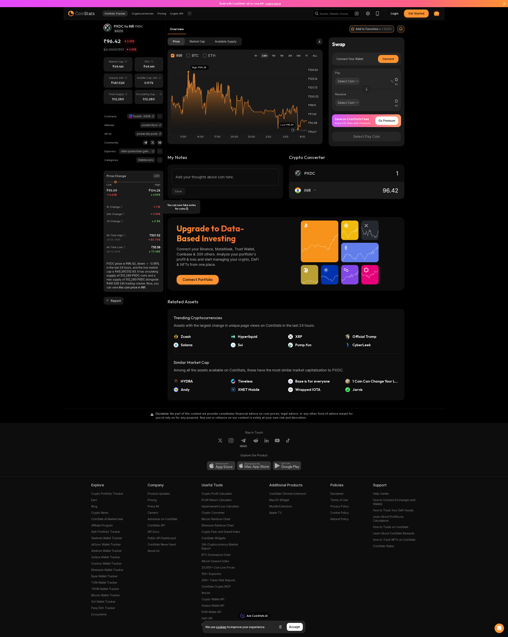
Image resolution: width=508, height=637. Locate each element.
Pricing (152, 500)
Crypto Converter (213, 512)
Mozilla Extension (280, 506)
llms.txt (206, 593)
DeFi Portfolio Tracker (105, 531)
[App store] (221, 465)
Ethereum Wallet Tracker (107, 569)
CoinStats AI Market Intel (107, 519)
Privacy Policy (339, 506)
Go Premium (386, 120)
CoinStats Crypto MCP (216, 586)
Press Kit (153, 506)
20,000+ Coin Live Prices (218, 567)
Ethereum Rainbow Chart (218, 525)
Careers (153, 512)
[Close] (502, 3)
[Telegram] (145, 142)
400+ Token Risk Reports (218, 580)
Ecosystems (99, 614)
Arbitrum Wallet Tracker (106, 550)
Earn (94, 500)
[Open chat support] (499, 628)
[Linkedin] (266, 443)
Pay (337, 72)
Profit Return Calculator (217, 500)
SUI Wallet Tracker (103, 601)
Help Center (381, 493)
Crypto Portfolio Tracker (107, 493)
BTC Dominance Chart (216, 554)
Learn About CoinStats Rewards (393, 533)
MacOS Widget (279, 500)
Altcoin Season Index (215, 561)
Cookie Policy (339, 512)
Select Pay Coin (366, 136)
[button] (153, 116)
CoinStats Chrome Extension (287, 493)
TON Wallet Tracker (104, 582)
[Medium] (160, 142)
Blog (94, 506)
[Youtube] (277, 443)
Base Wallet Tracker (104, 576)
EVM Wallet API (211, 612)
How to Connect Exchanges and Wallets (394, 502)
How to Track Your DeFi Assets (393, 510)
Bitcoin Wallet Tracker (105, 595)
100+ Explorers (211, 573)
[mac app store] (254, 465)
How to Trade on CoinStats (390, 527)
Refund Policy (339, 519)
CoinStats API (156, 525)
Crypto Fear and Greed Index (221, 531)
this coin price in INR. (132, 287)
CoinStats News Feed (162, 544)
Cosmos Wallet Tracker (106, 563)
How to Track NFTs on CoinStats (394, 539)
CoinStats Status (383, 546)
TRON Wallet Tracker (105, 589)
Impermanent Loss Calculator (220, 506)
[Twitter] (152, 142)
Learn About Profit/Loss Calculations (388, 518)
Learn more (273, 3)
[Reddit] (255, 443)
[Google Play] (287, 465)
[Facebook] (288, 443)
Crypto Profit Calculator (217, 493)
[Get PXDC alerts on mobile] (400, 29)
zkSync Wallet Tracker (106, 544)
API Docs (153, 531)
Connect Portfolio (198, 280)
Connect (388, 59)
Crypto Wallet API (213, 599)
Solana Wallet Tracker (105, 557)
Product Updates (159, 493)
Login (394, 13)
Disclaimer (337, 493)
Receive (340, 94)
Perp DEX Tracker (103, 608)
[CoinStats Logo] (81, 13)
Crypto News (99, 512)
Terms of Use (339, 500)
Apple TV (275, 512)
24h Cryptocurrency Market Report (220, 546)
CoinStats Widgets (214, 538)
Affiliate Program (102, 525)
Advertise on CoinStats (162, 519)
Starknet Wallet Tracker (106, 538)
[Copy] (153, 116)
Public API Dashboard (162, 538)
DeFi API (207, 618)
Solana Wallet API (213, 605)
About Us (154, 550)
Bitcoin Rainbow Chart (216, 519)
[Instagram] (231, 443)
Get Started (416, 13)
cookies (221, 627)
